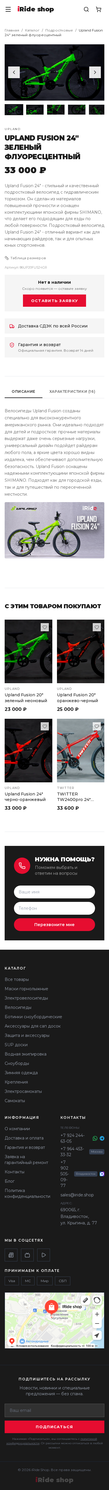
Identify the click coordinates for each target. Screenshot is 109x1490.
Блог (10, 1181)
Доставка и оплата (24, 1138)
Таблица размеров (28, 258)
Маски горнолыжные (26, 988)
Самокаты (15, 1100)
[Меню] (8, 9)
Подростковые (59, 30)
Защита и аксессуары (27, 1035)
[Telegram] (102, 1138)
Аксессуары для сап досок (33, 1026)
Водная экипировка (26, 1054)
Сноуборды (17, 1063)
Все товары (17, 979)
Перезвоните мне (54, 924)
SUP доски (16, 1044)
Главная (12, 30)
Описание (23, 391)
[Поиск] (86, 9)
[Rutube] (27, 1255)
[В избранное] (45, 627)
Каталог (32, 30)
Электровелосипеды (26, 998)
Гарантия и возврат (25, 1147)
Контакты (14, 1172)
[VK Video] (43, 1255)
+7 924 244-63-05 (72, 1138)
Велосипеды (18, 1007)
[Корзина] (98, 9)
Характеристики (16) (72, 391)
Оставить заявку (54, 300)
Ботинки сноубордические (33, 1016)
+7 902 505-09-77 (64, 1174)
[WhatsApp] (95, 1138)
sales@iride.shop (77, 1195)
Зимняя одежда (21, 1072)
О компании (17, 1128)
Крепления (16, 1082)
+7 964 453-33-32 (72, 1151)
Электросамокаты (23, 1091)
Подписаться (54, 1426)
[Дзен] (11, 1255)
